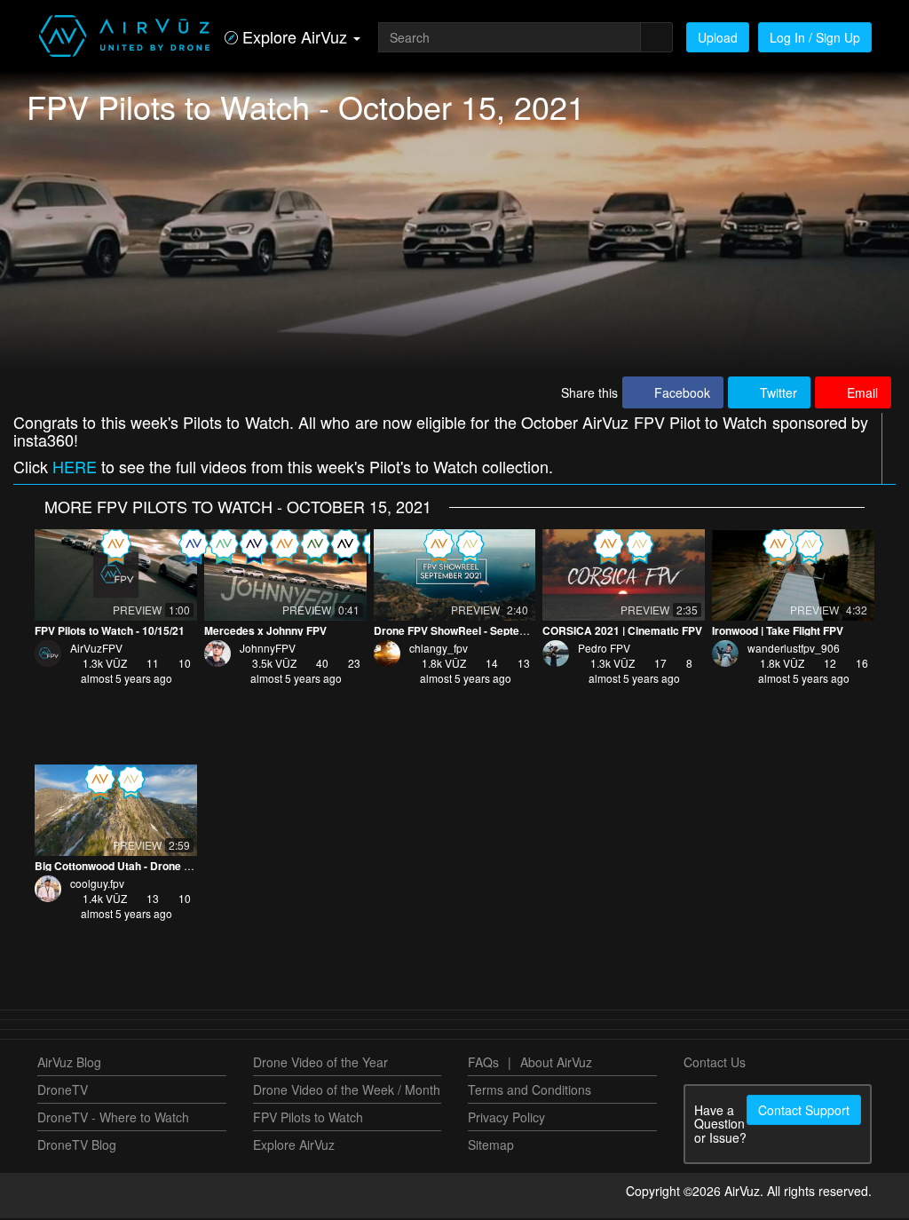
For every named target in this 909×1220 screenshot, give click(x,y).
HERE (74, 467)
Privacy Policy (506, 1119)
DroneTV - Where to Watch (113, 1119)
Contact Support (804, 1112)
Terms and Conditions (529, 1091)
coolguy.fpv (97, 884)
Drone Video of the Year (320, 1064)
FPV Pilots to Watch (308, 1119)
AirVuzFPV (96, 649)
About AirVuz (556, 1064)
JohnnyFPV (268, 649)
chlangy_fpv (438, 649)
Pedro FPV (604, 649)
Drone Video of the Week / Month (346, 1091)
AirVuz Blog (69, 1064)
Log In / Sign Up (815, 37)
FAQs (483, 1064)
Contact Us (715, 1064)
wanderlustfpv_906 (793, 649)
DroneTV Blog (76, 1146)
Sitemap (491, 1146)
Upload (718, 37)
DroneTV (62, 1091)
